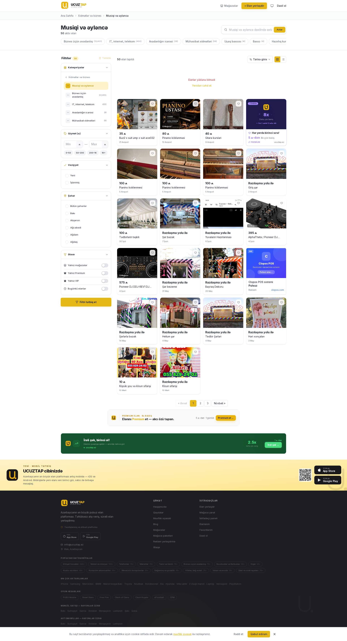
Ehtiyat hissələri (73, 564)
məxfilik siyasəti (182, 634)
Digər (255, 564)
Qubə (134, 611)
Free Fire (104, 597)
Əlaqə (156, 547)
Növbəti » (219, 403)
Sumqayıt (72, 611)
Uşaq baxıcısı (234, 41)
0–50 (68, 153)
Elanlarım (205, 524)
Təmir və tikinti (168, 564)
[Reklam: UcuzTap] (173, 418)
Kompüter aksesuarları (102, 570)
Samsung (75, 584)
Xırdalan (92, 611)
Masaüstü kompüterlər (135, 570)
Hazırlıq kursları (285, 41)
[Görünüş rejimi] (272, 5)
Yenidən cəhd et (201, 85)
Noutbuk (138, 584)
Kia (162, 584)
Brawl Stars (88, 597)
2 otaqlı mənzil (196, 584)
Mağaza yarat (207, 512)
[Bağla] (274, 634)
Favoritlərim (206, 529)
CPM (172, 597)
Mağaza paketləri (163, 535)
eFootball (159, 597)
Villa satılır (182, 584)
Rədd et (238, 634)
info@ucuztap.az (73, 544)
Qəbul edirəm (258, 634)
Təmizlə (106, 58)
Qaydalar (158, 512)
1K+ (103, 153)
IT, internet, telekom (125, 41)
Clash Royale (141, 597)
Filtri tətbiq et (88, 302)
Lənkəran (118, 611)
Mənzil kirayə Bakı (112, 584)
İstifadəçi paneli (208, 518)
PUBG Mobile (69, 597)
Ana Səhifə (67, 15)
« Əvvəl (182, 403)
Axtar (279, 29)
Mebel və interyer (102, 564)
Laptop (210, 584)
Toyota (128, 584)
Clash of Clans (122, 597)
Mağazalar (159, 529)
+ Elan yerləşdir (254, 5)
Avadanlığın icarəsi (163, 41)
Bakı (63, 611)
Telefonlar (126, 564)
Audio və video (73, 570)
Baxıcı (258, 41)
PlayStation (235, 584)
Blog (155, 524)
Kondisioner (151, 584)
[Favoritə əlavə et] (152, 104)
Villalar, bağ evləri (196, 570)
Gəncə (83, 611)
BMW (98, 584)
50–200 (80, 153)
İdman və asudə (222, 570)
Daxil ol (281, 5)
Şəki (127, 611)
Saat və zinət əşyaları (250, 570)
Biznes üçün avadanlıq (83, 41)
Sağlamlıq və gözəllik (166, 570)
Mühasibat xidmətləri (201, 41)
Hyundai (170, 584)
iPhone (64, 584)
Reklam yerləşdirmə (164, 541)
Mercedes (87, 584)
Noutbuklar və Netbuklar (231, 564)
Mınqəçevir (105, 611)
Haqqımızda (159, 506)
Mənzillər (146, 564)
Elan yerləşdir (207, 506)
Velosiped (221, 584)
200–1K (93, 153)
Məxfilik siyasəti (162, 518)
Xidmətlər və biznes (89, 15)
